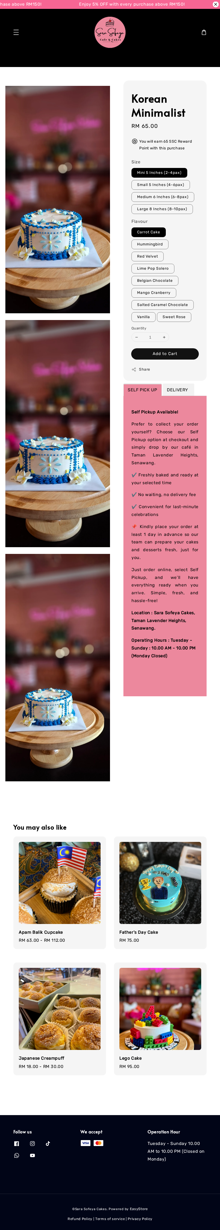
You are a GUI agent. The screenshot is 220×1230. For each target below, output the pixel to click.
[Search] (198, 58)
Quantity (138, 328)
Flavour (139, 221)
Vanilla (143, 317)
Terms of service (110, 1219)
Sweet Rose (174, 317)
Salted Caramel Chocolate (162, 305)
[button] (16, 32)
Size (135, 161)
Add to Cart (165, 353)
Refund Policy (80, 1219)
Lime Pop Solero (153, 268)
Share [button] (144, 369)
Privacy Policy (140, 1219)
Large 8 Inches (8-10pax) (162, 209)
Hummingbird (150, 244)
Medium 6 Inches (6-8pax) (163, 197)
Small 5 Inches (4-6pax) (160, 184)
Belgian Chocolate (155, 280)
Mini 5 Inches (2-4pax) (159, 172)
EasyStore (139, 1209)
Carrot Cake (148, 232)
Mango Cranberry (154, 292)
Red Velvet (147, 256)
